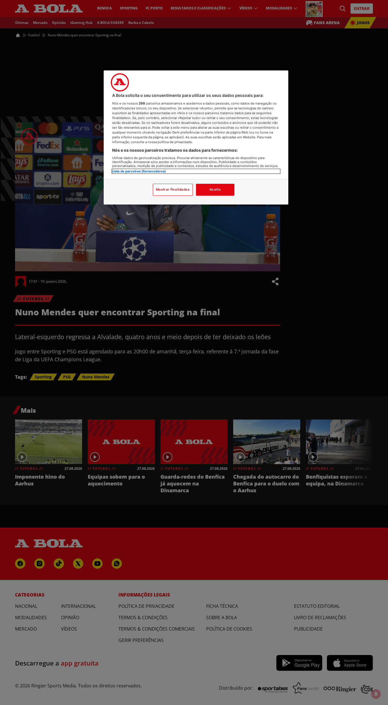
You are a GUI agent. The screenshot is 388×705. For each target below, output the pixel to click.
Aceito (215, 189)
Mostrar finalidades (173, 189)
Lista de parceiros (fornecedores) (139, 171)
